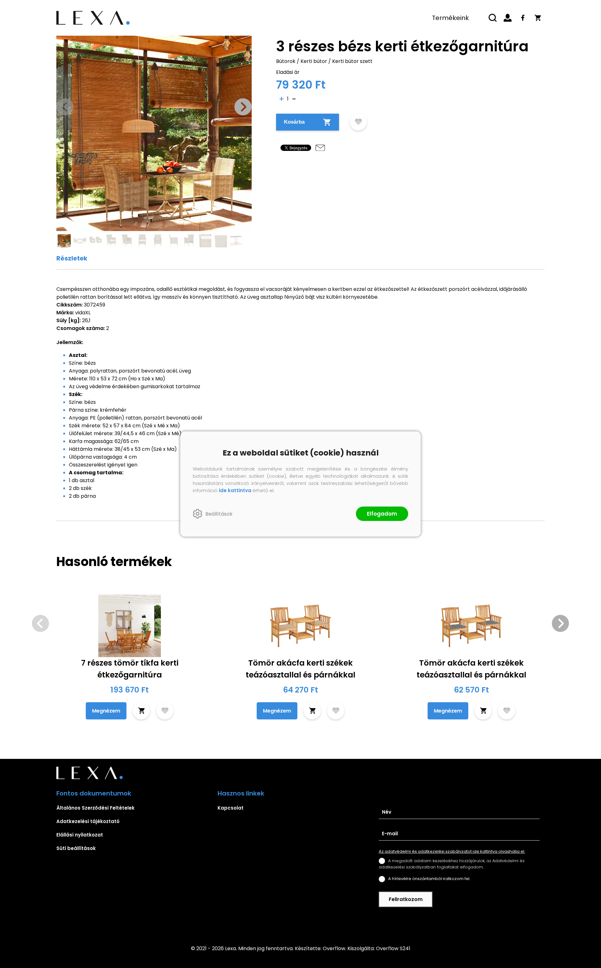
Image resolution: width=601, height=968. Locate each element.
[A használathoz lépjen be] (358, 122)
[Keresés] (493, 18)
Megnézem (106, 710)
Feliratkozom (406, 899)
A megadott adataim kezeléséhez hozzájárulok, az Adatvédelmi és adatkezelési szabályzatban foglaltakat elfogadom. (452, 864)
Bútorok (285, 61)
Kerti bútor (313, 61)
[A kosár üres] (538, 18)
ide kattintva (235, 490)
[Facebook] (523, 18)
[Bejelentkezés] (508, 18)
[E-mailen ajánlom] (320, 148)
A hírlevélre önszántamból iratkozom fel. (429, 879)
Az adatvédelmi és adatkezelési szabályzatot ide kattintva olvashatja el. (452, 851)
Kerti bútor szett (352, 61)
